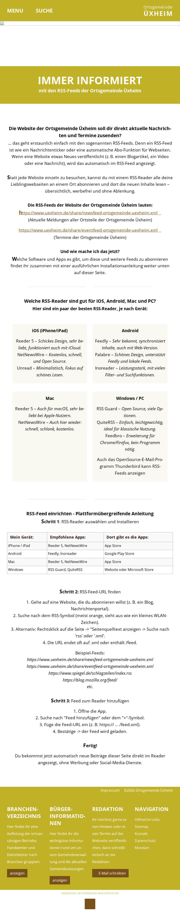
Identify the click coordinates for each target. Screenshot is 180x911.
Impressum (110, 790)
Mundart (142, 847)
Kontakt (141, 833)
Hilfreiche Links (147, 819)
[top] (90, 904)
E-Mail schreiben (112, 873)
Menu (16, 10)
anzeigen (17, 873)
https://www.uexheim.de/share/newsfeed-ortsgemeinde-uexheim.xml (88, 213)
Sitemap (141, 826)
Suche (44, 10)
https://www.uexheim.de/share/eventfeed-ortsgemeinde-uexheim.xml (88, 230)
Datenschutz (145, 840)
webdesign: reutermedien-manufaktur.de (90, 893)
